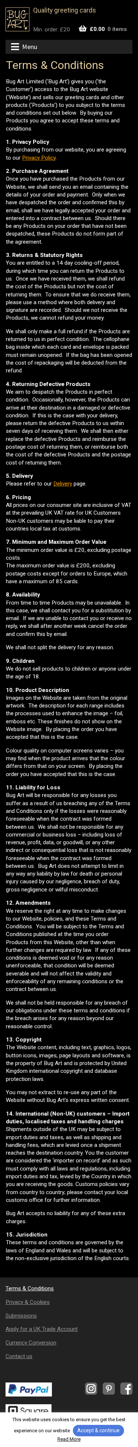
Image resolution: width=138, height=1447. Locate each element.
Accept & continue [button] (98, 1430)
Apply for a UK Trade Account (42, 1329)
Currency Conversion (31, 1342)
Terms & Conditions (30, 1288)
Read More (69, 1439)
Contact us (19, 1356)
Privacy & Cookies (28, 1302)
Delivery (62, 483)
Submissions (21, 1315)
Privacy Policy (39, 157)
